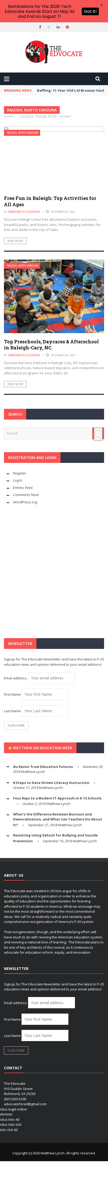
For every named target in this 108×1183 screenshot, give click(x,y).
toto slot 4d (9, 1129)
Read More (15, 241)
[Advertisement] (54, 571)
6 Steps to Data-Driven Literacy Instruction (51, 782)
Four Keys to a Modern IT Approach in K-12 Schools (57, 798)
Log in (17, 480)
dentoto (6, 1114)
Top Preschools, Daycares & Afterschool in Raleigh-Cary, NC (51, 344)
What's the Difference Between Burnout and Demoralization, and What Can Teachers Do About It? (57, 819)
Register (19, 473)
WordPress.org (25, 502)
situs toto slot (10, 1124)
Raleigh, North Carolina (22, 133)
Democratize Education (24, 212)
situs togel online (13, 1109)
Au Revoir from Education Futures (43, 766)
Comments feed (26, 494)
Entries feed (23, 487)
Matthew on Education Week (42, 747)
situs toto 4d (9, 1119)
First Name (12, 694)
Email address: (16, 678)
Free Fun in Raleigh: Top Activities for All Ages (50, 201)
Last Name (12, 711)
